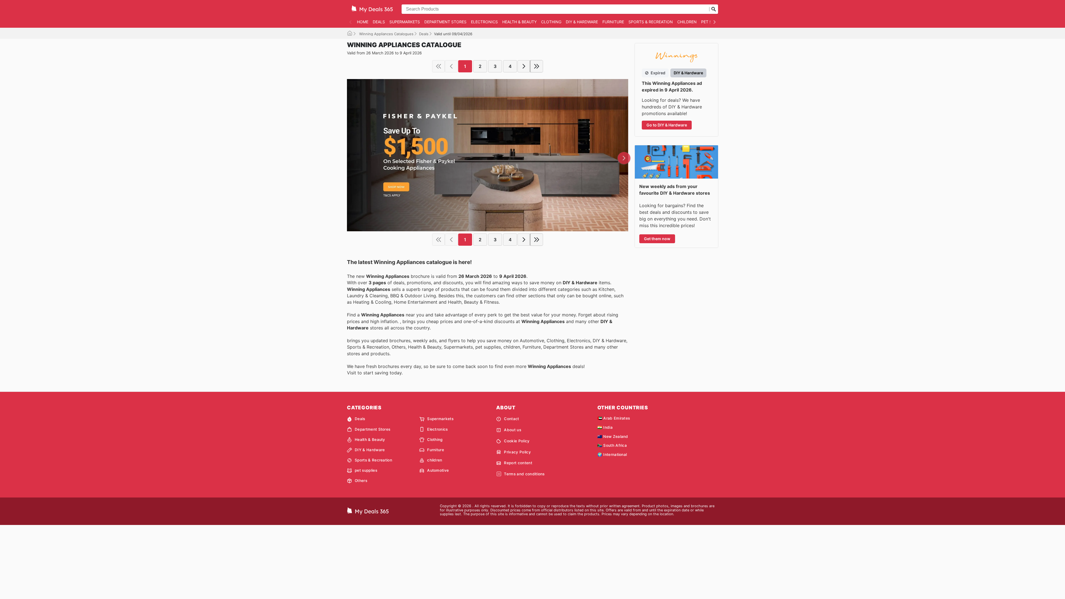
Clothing (551, 21)
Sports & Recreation (650, 21)
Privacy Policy (517, 452)
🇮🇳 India (605, 427)
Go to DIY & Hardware (666, 125)
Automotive (438, 470)
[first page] (438, 66)
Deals (379, 21)
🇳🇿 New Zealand (612, 436)
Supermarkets (404, 21)
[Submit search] (713, 9)
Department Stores (445, 21)
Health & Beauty (519, 21)
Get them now (657, 238)
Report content (518, 463)
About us (512, 430)
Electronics (484, 21)
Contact (511, 419)
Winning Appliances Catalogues (386, 34)
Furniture (613, 21)
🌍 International (612, 454)
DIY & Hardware (582, 21)
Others (361, 480)
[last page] (536, 66)
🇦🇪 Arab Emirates (613, 418)
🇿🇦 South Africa (612, 445)
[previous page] (451, 66)
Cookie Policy (516, 441)
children (687, 21)
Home (362, 21)
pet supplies (366, 470)
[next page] (524, 66)
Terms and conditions (524, 474)
